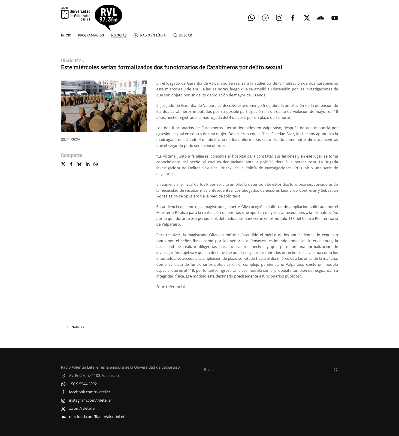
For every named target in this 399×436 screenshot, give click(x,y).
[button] (104, 105)
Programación (91, 35)
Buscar (185, 35)
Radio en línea (153, 35)
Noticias (78, 327)
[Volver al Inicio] (91, 18)
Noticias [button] (119, 35)
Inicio (66, 35)
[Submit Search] (335, 369)
